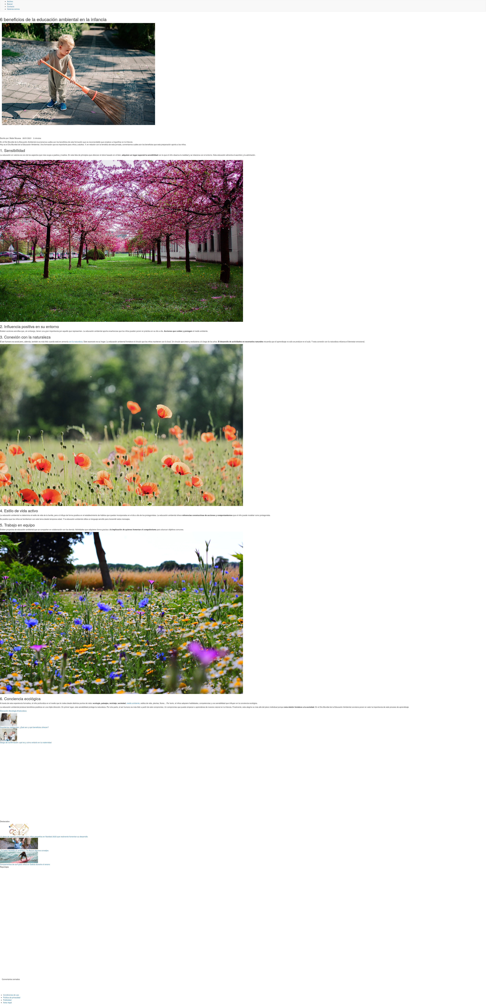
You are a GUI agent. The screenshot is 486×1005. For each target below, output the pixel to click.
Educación (4, 711)
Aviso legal (7, 1002)
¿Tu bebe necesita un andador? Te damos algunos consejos (24, 850)
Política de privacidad (11, 997)
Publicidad (7, 1000)
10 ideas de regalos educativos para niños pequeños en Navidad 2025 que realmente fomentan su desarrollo (44, 836)
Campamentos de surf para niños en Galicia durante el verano (25, 864)
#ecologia (13, 711)
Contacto (10, 6)
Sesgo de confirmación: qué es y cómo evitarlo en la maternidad (26, 742)
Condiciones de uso (11, 995)
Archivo (10, 1)
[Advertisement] (62, 130)
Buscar (10, 4)
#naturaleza (22, 711)
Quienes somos (13, 9)
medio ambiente (133, 703)
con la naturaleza (76, 341)
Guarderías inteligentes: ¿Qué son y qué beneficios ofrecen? (24, 727)
